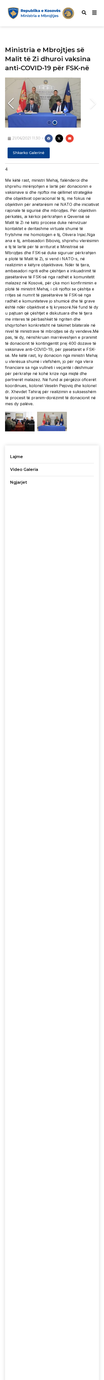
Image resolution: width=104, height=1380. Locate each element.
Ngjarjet (18, 482)
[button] (11, 103)
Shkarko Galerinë (28, 153)
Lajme (16, 456)
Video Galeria (24, 469)
